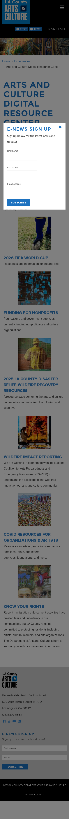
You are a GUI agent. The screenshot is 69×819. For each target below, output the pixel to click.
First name (12, 151)
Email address (14, 184)
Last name (12, 167)
